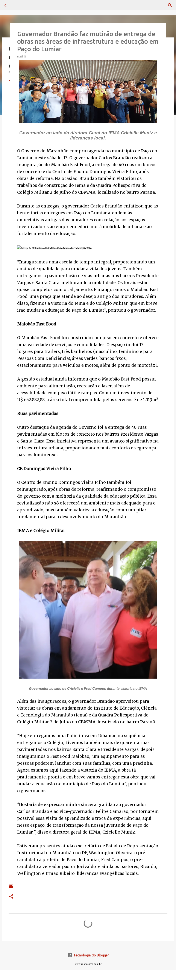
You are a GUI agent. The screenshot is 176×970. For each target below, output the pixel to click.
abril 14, (22, 56)
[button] (11, 897)
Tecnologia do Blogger (91, 955)
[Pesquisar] (18, 5)
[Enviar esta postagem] (11, 887)
